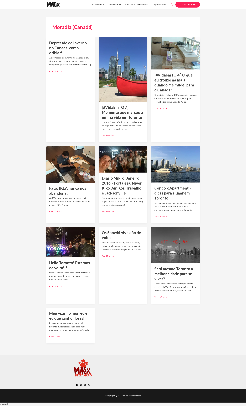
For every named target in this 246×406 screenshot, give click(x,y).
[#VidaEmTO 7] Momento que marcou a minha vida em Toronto (122, 112)
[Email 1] (85, 385)
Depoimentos (159, 4)
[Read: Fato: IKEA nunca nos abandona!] (70, 164)
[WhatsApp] (89, 385)
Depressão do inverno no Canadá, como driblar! (68, 47)
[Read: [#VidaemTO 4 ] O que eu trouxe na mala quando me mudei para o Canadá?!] (175, 53)
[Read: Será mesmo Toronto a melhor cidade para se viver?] (175, 245)
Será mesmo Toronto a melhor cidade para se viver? (173, 273)
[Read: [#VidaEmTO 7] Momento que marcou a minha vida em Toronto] (123, 69)
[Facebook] (77, 385)
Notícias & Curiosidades (136, 4)
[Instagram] (81, 385)
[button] (172, 4)
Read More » (55, 71)
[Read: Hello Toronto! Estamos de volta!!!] (70, 242)
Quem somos (114, 4)
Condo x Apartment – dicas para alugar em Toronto (172, 193)
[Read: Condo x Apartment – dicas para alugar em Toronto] (175, 164)
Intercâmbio (97, 4)
